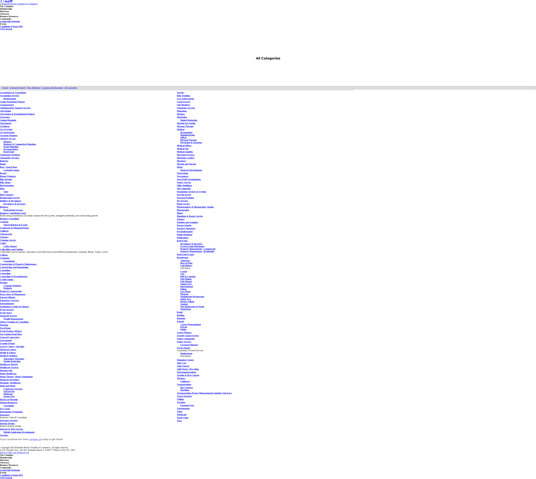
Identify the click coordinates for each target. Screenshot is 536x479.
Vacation (181, 402)
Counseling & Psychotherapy (14, 276)
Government (6, 340)
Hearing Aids (6, 370)
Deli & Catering (187, 276)
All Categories (70, 88)
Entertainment (7, 303)
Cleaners (4, 237)
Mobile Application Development (18, 432)
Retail (179, 312)
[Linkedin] (6, 1)
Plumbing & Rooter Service (190, 216)
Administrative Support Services (15, 108)
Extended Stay (187, 405)
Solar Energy (183, 366)
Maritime (184, 390)
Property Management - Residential (197, 251)
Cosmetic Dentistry (12, 285)
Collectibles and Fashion (11, 249)
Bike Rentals (6, 179)
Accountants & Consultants (13, 92)
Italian (183, 289)
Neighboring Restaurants (192, 296)
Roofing (180, 315)
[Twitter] (4, 1)
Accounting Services (9, 95)
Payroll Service (184, 195)
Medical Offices (184, 145)
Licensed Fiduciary (189, 345)
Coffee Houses (10, 246)
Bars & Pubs (186, 263)
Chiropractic (6, 234)
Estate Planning (10, 147)
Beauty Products (8, 176)
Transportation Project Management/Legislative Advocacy (204, 393)
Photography (183, 210)
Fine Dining (186, 279)
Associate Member (8, 135)
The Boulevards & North (192, 306)
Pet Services (182, 201)
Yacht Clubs (182, 417)
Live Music (185, 291)
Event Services (7, 309)
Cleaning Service (8, 240)
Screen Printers (184, 332)
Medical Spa (183, 148)
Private (183, 327)
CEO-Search (6, 29)
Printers (181, 219)
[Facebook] (1, 1)
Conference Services (13, 389)
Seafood (184, 304)
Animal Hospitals (8, 120)
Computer (5, 258)
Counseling (5, 273)
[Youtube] (9, 1)
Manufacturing (187, 135)
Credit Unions (6, 279)
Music (180, 167)
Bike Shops (5, 182)
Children (4, 231)
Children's (185, 381)
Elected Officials (7, 297)
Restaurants (182, 257)
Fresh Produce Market (11, 331)
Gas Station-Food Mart (11, 334)
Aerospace (5, 117)
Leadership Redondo (10, 21)
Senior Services (184, 342)
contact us (35, 439)
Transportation (184, 384)
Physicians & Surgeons (191, 142)
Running (181, 318)
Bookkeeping (9, 99)
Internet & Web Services (11, 429)
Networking (182, 173)
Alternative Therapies (13, 359)
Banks (3, 164)
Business (7, 142)
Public (183, 329)
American (185, 260)
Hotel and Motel (7, 386)
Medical (180, 129)
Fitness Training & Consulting (14, 322)
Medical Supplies (185, 152)
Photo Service (183, 204)
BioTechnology (7, 185)
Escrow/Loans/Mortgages (192, 246)
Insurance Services (9, 420)
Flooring (4, 325)
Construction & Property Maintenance (18, 264)
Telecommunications (186, 372)
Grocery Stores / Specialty (12, 346)
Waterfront (185, 309)
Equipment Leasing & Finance (14, 306)
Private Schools (184, 225)
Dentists (4, 282)
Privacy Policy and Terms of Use (14, 452)
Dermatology (186, 132)
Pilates (180, 213)
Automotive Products (10, 155)
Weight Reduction (12, 361)
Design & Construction (11, 291)
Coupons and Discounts (52, 88)
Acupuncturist (7, 105)
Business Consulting (9, 219)
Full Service (9, 391)
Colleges (4, 255)
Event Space (6, 313)
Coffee (3, 243)
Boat (2, 188)
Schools (180, 321)
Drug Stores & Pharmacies (12, 294)
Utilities (180, 399)
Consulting (5, 270)
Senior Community (186, 339)
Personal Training (185, 198)
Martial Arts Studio (186, 123)
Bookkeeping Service (10, 198)
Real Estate (8, 152)
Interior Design (7, 423)
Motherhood (186, 353)
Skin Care (181, 363)
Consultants (9, 261)
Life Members (183, 105)
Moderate (8, 394)
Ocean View (9, 396)
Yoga (179, 421)
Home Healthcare (8, 373)
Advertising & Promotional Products (17, 114)
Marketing (182, 117)
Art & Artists (6, 129)
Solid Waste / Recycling (188, 369)
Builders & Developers (10, 201)
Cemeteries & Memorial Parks (14, 228)
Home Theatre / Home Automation (16, 376)
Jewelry (180, 92)
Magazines (182, 111)
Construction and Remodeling (14, 267)
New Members (33, 88)
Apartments (5, 123)
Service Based (183, 348)
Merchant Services (185, 155)
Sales (5, 191)
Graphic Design (7, 343)
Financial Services (8, 316)
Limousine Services (186, 108)
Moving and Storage (186, 164)
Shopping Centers (185, 360)
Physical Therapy (188, 140)
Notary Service (184, 182)
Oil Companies (184, 188)
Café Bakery (186, 265)
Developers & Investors (14, 204)
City (182, 274)
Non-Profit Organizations (189, 179)
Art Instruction (7, 132)
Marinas (181, 114)
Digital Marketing (188, 120)
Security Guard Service (188, 335)
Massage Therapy (185, 126)
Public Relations (184, 234)
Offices (183, 137)
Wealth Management (13, 319)
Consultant (8, 405)
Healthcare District (9, 364)
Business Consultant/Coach (13, 213)
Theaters (181, 378)
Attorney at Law (8, 138)
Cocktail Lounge (11, 170)
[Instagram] (11, 1)
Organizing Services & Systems (191, 191)
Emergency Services (9, 300)
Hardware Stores (8, 349)
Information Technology (11, 412)
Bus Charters (186, 387)
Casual (183, 271)
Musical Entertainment (191, 170)
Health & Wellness (8, 356)
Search (5, 88)
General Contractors (10, 337)
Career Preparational (190, 324)
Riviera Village (187, 301)
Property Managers (186, 228)
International (186, 286)
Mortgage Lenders (185, 158)
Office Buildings (184, 185)
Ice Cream (5, 409)
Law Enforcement (185, 99)
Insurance (4, 415)
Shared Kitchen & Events (15, 225)
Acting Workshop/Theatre (12, 102)
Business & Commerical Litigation (19, 144)
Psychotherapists (185, 231)
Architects (5, 126)
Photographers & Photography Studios (195, 207)
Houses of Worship (9, 399)
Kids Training (183, 95)
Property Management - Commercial (197, 249)
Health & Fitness (8, 352)
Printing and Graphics (187, 222)
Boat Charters (7, 195)
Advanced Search (17, 88)
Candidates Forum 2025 (11, 26)
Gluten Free (186, 284)
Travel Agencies (184, 396)
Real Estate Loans (185, 254)
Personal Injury (10, 149)
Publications (182, 238)
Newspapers (182, 176)
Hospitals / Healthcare (10, 383)
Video (179, 411)
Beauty (3, 173)
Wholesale (181, 414)
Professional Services (13, 210)
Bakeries (4, 161)
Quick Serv (185, 299)
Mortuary (181, 161)
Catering (4, 222)
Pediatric (7, 288)
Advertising (5, 111)
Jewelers (4, 435)
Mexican (184, 294)
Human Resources (8, 402)
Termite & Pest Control (188, 375)
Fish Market (186, 281)
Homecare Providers (9, 380)
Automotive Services (9, 158)
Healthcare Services (9, 367)
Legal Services (183, 102)
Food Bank (5, 328)
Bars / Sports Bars (8, 167)
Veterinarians (183, 408)
